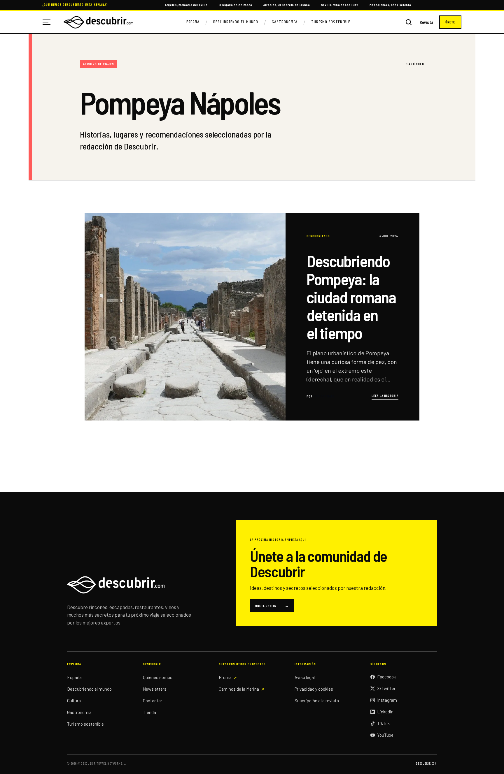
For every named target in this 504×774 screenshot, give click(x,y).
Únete (450, 22)
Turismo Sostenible (330, 22)
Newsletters (155, 689)
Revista (426, 22)
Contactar (152, 700)
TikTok (383, 723)
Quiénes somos (157, 677)
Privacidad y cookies (314, 689)
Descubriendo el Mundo (235, 22)
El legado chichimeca (235, 4)
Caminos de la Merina (239, 689)
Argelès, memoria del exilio (186, 4)
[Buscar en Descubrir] (408, 22)
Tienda (149, 712)
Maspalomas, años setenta (390, 4)
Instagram (387, 700)
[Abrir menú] (49, 22)
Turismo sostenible (85, 723)
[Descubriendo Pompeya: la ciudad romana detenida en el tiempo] (252, 317)
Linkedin (385, 711)
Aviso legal (305, 677)
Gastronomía (285, 22)
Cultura (74, 700)
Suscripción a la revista (317, 700)
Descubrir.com (426, 763)
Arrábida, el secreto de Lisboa (286, 4)
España (193, 22)
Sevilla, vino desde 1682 (339, 4)
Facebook (386, 676)
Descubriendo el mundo (89, 689)
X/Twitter (386, 688)
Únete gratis (272, 606)
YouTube (385, 735)
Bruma (225, 677)
